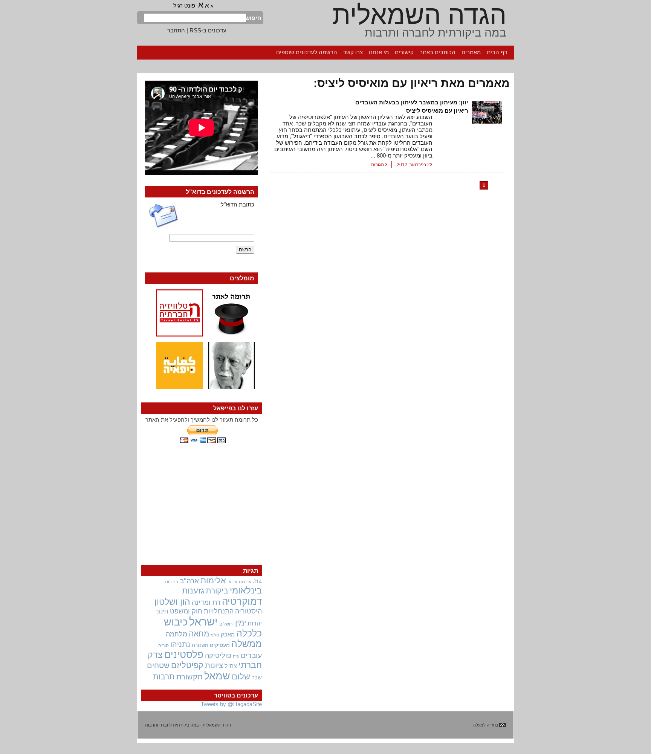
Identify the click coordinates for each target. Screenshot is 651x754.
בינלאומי (246, 590)
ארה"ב (189, 581)
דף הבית (497, 52)
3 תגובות (379, 164)
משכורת (200, 645)
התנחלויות (219, 611)
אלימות (213, 580)
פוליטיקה (218, 655)
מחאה (199, 633)
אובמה (245, 581)
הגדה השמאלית (419, 15)
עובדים (251, 655)
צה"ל (231, 666)
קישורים (404, 52)
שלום (241, 676)
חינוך (162, 611)
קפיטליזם (187, 665)
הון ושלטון (172, 602)
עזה (236, 656)
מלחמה (176, 634)
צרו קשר (353, 52)
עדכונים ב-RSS (207, 30)
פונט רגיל (184, 5)
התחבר (176, 30)
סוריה (163, 645)
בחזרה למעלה (485, 725)
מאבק (228, 635)
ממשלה (246, 644)
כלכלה (249, 633)
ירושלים (226, 624)
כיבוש (176, 622)
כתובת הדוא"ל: (236, 204)
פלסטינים (183, 654)
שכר (257, 677)
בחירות (171, 581)
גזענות (193, 590)
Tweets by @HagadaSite (231, 704)
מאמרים (471, 52)
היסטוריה (248, 611)
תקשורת (189, 677)
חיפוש (253, 18)
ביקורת (217, 590)
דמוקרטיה (242, 601)
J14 (257, 581)
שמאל (217, 676)
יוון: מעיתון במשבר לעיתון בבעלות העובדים (411, 102)
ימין (240, 622)
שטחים (158, 665)
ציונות (214, 665)
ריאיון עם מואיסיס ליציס (437, 110)
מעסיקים (220, 645)
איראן (232, 582)
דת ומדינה (206, 602)
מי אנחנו (379, 52)
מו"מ (215, 635)
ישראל (203, 621)
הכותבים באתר (437, 52)
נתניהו (180, 644)
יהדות (255, 623)
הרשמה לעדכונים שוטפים (306, 52)
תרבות (164, 676)
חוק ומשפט (186, 611)
